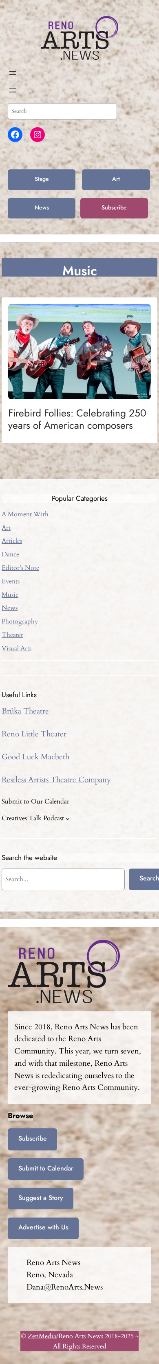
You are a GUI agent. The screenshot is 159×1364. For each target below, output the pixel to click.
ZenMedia (42, 1336)
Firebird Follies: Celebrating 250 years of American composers (77, 419)
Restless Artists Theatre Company (56, 779)
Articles (12, 540)
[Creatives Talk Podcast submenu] (68, 819)
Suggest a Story (40, 1197)
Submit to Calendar (45, 1168)
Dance (10, 554)
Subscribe (114, 207)
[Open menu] (13, 73)
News (42, 207)
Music (10, 594)
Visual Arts (16, 648)
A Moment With (25, 514)
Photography (20, 621)
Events (11, 581)
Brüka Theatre (25, 711)
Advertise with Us (43, 1227)
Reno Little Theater (34, 734)
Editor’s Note (20, 567)
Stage (42, 179)
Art (116, 179)
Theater (12, 634)
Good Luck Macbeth (35, 757)
